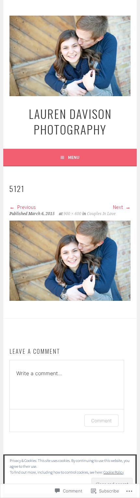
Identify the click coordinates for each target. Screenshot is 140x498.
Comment (101, 420)
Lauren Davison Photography (70, 121)
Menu (73, 157)
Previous (25, 207)
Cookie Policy (114, 472)
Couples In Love (101, 213)
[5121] (70, 299)
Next (118, 207)
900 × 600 (72, 213)
